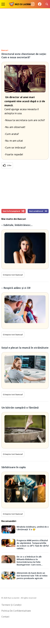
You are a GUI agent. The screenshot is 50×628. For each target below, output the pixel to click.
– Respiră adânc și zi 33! (15, 288)
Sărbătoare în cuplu (13, 467)
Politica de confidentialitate (16, 610)
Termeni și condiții (11, 604)
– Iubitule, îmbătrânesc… (16, 225)
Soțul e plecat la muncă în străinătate (24, 347)
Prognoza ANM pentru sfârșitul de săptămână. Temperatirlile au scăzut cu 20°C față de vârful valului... (33, 544)
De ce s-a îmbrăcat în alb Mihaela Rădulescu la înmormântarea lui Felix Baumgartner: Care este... (29, 560)
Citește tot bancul (13, 275)
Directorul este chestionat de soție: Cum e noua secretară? (23, 55)
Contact (5, 616)
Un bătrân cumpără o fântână (20, 407)
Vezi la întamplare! (11, 211)
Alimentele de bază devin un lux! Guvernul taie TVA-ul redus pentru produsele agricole (32, 576)
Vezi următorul (36, 211)
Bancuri (4, 50)
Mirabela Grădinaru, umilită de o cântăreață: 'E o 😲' (33, 528)
